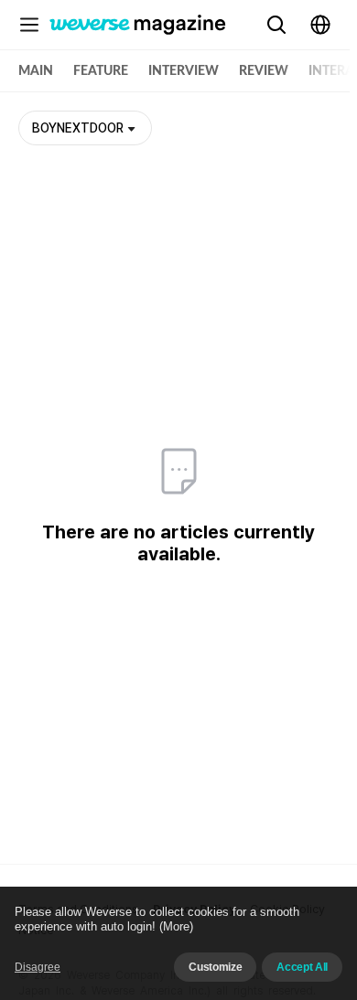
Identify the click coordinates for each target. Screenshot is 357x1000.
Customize (215, 967)
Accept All (302, 967)
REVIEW (263, 71)
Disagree (37, 967)
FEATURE (100, 71)
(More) (176, 926)
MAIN (35, 71)
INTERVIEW (183, 71)
